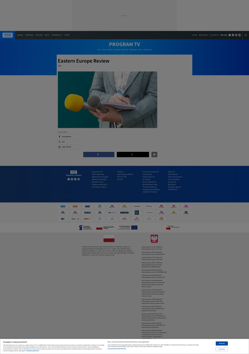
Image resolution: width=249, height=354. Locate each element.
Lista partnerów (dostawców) (117, 349)
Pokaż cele (222, 349)
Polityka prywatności (32, 351)
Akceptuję (222, 343)
